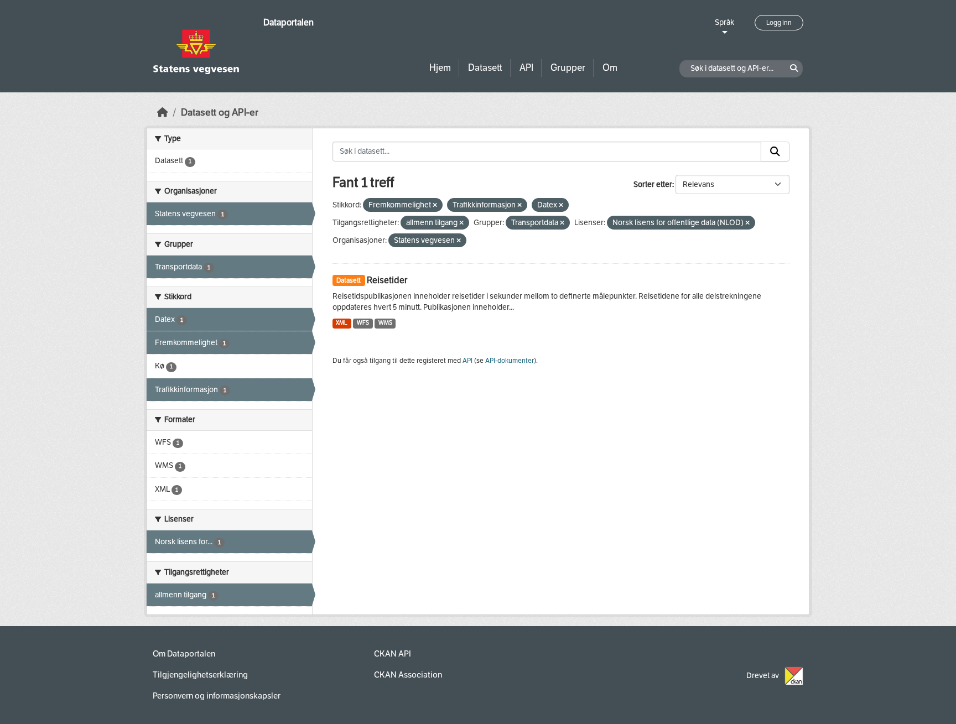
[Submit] (775, 152)
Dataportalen (288, 22)
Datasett (485, 68)
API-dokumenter (509, 360)
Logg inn (779, 23)
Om (609, 68)
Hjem (440, 68)
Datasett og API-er (219, 112)
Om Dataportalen (184, 654)
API (526, 68)
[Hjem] (162, 112)
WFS (363, 322)
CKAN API (392, 654)
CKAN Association (408, 675)
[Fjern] (435, 205)
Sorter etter (652, 184)
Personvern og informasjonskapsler (216, 696)
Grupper (567, 68)
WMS (385, 322)
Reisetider (387, 280)
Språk (724, 22)
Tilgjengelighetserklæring (200, 675)
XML (341, 322)
